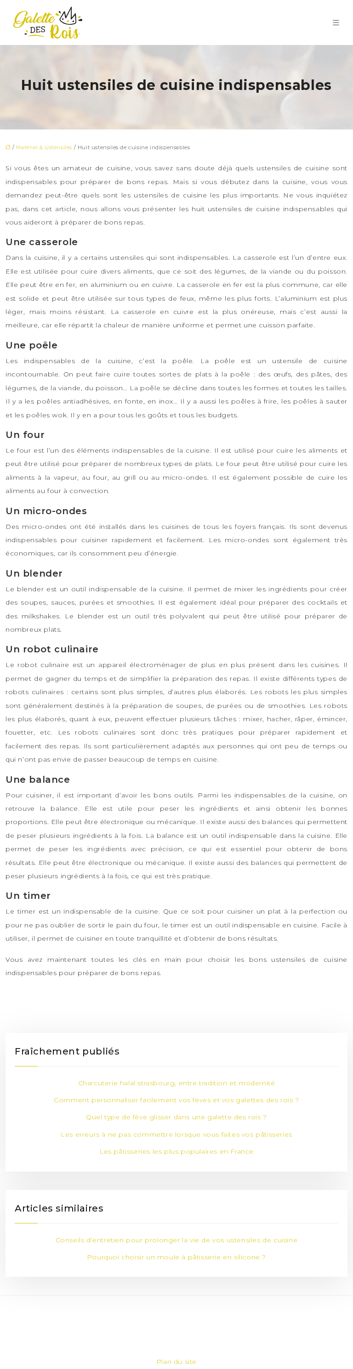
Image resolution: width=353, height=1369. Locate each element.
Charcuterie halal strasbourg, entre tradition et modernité (176, 1083)
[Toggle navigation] (336, 22)
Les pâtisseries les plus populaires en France (176, 1151)
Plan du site (176, 1362)
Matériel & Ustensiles (44, 147)
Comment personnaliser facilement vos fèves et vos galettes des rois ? (176, 1100)
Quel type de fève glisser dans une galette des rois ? (176, 1117)
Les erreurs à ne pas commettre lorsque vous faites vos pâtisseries (176, 1134)
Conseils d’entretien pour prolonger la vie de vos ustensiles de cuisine (177, 1240)
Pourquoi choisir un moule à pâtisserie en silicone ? (176, 1257)
